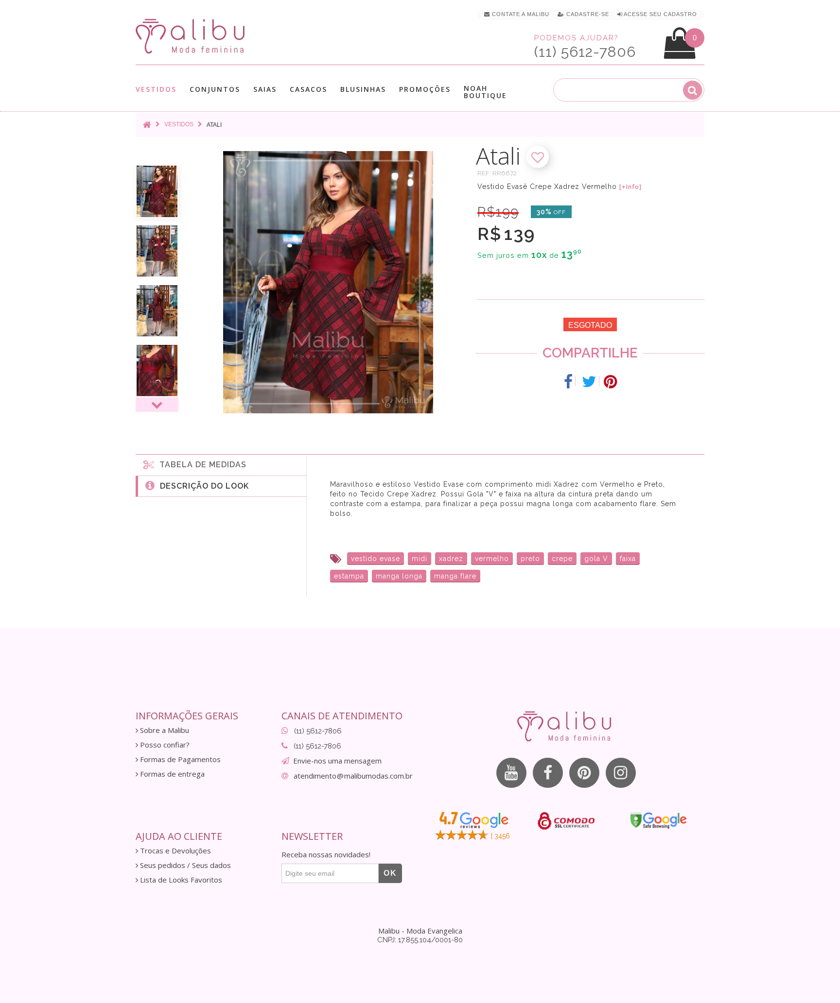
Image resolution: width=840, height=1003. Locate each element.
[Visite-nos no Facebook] (548, 773)
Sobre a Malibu (163, 730)
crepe (562, 558)
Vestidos (156, 89)
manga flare (455, 576)
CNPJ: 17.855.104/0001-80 (420, 939)
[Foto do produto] (157, 191)
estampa (349, 576)
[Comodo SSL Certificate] (566, 821)
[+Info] (630, 187)
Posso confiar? (164, 744)
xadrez (451, 558)
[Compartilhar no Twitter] (589, 381)
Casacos (308, 89)
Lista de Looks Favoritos (180, 879)
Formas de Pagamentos (179, 759)
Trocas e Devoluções (174, 850)
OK (390, 873)
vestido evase (375, 558)
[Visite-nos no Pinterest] (584, 773)
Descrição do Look (202, 486)
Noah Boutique (485, 92)
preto (530, 558)
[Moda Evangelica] (192, 35)
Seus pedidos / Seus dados (184, 865)
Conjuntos (215, 89)
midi (419, 558)
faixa (628, 558)
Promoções (425, 89)
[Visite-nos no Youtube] (511, 773)
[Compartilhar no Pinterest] (610, 381)
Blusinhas (363, 89)
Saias (265, 89)
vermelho (492, 558)
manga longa (399, 576)
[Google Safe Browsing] (658, 820)
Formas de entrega (171, 774)
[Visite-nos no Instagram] (621, 773)
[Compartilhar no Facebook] (568, 381)
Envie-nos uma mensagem (337, 760)
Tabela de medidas (200, 464)
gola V (596, 558)
